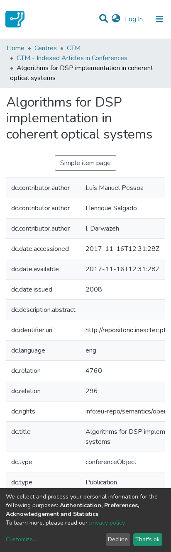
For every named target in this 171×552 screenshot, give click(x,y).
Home (15, 48)
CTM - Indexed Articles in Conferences (72, 58)
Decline (118, 539)
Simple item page (85, 163)
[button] (116, 19)
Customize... (21, 539)
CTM (74, 48)
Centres (45, 48)
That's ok (147, 539)
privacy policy (107, 523)
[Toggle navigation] (159, 19)
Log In (134, 19)
